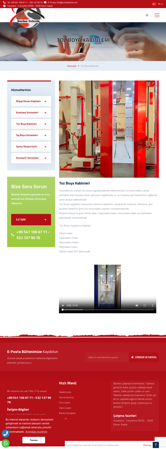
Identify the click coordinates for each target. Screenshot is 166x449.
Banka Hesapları (67, 413)
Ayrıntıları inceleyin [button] (36, 431)
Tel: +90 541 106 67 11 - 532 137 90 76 (24, 2)
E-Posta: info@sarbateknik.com (62, 2)
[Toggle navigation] (157, 15)
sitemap (147, 445)
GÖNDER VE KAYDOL (146, 357)
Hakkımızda (65, 392)
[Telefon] (6, 434)
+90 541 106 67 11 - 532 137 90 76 (33, 235)
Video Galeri (65, 408)
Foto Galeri (64, 402)
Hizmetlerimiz (66, 397)
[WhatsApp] (6, 443)
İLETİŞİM (21, 219)
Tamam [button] (34, 440)
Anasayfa (71, 66)
